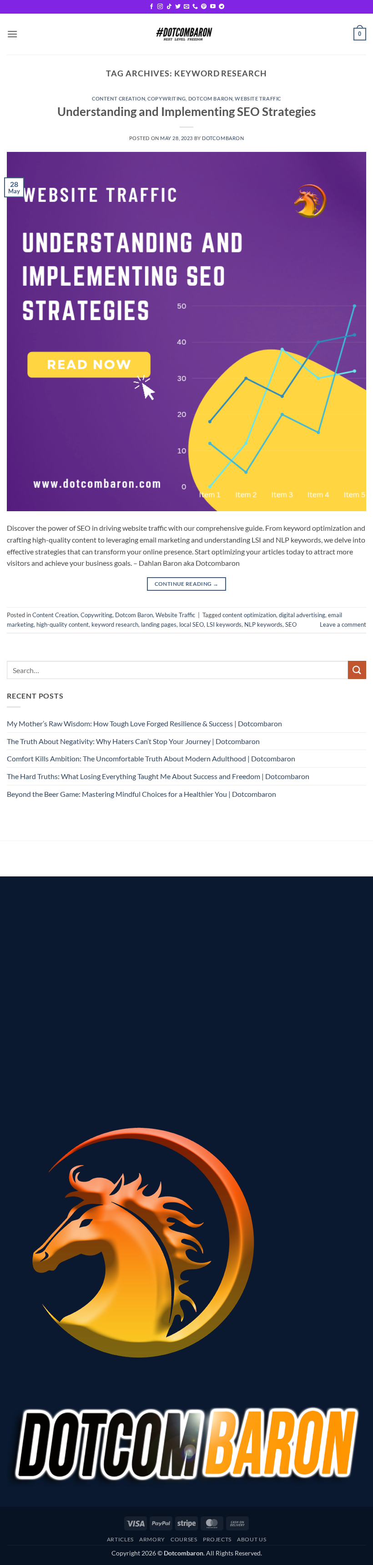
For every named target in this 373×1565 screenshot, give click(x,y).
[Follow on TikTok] (169, 7)
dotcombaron (223, 138)
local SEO (191, 624)
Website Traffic (258, 98)
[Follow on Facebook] (151, 7)
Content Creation (118, 98)
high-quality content (62, 624)
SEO (291, 624)
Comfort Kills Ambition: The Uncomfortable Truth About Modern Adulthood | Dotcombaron (151, 758)
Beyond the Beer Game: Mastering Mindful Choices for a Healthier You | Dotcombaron (141, 794)
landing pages (158, 624)
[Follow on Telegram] (221, 7)
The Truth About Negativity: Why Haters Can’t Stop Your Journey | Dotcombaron (133, 741)
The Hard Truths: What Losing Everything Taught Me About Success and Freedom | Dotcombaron (158, 776)
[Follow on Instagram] (160, 7)
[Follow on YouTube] (213, 7)
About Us (251, 1539)
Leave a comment (343, 624)
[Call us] (195, 7)
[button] (12, 34)
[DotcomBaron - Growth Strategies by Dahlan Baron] (183, 34)
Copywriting (166, 98)
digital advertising (302, 615)
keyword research (114, 624)
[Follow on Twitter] (178, 7)
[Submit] (357, 670)
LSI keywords (224, 624)
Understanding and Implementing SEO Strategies (186, 111)
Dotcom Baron (210, 98)
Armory (152, 1539)
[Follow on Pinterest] (204, 7)
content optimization (249, 615)
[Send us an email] (186, 7)
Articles (120, 1539)
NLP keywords (263, 624)
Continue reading (187, 583)
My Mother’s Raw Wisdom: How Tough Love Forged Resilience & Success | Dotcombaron (144, 723)
